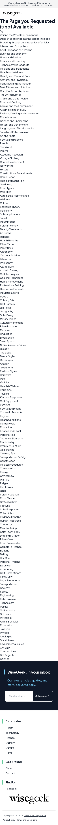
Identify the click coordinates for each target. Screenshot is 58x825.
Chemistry (6, 524)
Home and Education (12, 180)
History (4, 169)
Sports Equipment (10, 408)
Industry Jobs (7, 221)
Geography (6, 311)
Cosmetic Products (11, 412)
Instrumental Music (10, 446)
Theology (5, 352)
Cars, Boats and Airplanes (14, 91)
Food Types (7, 188)
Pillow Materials (8, 326)
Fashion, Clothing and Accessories (19, 113)
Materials (5, 330)
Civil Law (5, 647)
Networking (6, 165)
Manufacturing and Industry (15, 83)
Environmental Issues (12, 644)
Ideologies (6, 636)
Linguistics (6, 333)
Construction (7, 460)
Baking (4, 554)
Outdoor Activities (10, 255)
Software (5, 614)
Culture (4, 203)
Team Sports (7, 341)
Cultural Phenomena (11, 322)
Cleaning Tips (7, 453)
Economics (6, 625)
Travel (3, 218)
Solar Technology (10, 531)
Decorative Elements (12, 289)
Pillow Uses (6, 248)
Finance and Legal (10, 431)
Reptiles (5, 236)
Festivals (5, 505)
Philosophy (6, 262)
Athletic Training (9, 270)
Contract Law (8, 651)
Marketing (5, 191)
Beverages (6, 360)
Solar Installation (9, 494)
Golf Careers (7, 304)
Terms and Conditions (27, 820)
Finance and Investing (12, 61)
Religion (4, 483)
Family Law (6, 576)
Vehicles (4, 382)
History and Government (14, 124)
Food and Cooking (10, 102)
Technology (7, 602)
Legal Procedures (10, 580)
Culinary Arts (7, 300)
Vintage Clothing (9, 158)
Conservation (7, 468)
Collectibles (7, 513)
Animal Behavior (9, 621)
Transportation (8, 584)
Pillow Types (7, 244)
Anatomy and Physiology (14, 79)
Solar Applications (10, 214)
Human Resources (10, 520)
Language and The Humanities (17, 128)
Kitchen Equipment (11, 397)
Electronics (6, 487)
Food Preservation (10, 543)
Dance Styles (7, 356)
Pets (3, 378)
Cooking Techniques (11, 277)
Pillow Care (6, 539)
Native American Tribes (13, 345)
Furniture (5, 404)
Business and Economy (13, 53)
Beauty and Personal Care (15, 76)
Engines (4, 416)
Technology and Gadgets (14, 64)
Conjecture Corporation (35, 815)
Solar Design (7, 315)
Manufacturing (8, 528)
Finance (10, 737)
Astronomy (6, 251)
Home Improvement (11, 281)
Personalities (7, 434)
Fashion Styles (8, 371)
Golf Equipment (9, 401)
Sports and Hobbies (11, 139)
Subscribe (41, 696)
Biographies (7, 337)
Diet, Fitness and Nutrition (15, 87)
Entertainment (8, 599)
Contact (10, 773)
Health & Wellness (10, 386)
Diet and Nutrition (10, 535)
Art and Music (7, 135)
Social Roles (7, 640)
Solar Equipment (9, 509)
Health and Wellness (11, 72)
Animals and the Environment (16, 106)
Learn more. (49, 5)
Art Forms (5, 233)
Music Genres (7, 498)
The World (6, 147)
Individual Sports (9, 292)
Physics (4, 632)
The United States (10, 94)
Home (9, 752)
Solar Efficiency (9, 225)
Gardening (6, 184)
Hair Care (5, 558)
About (9, 768)
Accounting (6, 569)
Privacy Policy (8, 820)
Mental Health (8, 423)
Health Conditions (10, 419)
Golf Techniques (9, 274)
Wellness (5, 199)
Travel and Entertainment (14, 132)
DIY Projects (7, 655)
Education (6, 427)
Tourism (4, 393)
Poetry (4, 296)
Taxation (5, 629)
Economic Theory (10, 206)
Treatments (6, 367)
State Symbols (8, 502)
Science (4, 658)
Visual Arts (6, 389)
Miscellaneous (8, 117)
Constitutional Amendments (16, 173)
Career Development (12, 162)
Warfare (4, 479)
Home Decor (7, 177)
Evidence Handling (10, 517)
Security (5, 587)
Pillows (4, 150)
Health (9, 727)
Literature (5, 259)
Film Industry (7, 442)
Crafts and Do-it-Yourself (14, 98)
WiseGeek (19, 35)
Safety (4, 591)
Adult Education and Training (16, 50)
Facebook (11, 788)
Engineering (7, 595)
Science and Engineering (14, 121)
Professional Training (12, 285)
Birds (3, 490)
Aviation (4, 363)
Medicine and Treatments (14, 68)
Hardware (5, 375)
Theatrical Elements (11, 438)
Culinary (10, 742)
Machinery (6, 210)
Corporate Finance (11, 546)
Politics (4, 606)
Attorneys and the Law (13, 109)
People (4, 143)
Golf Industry (7, 610)
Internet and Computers (14, 46)
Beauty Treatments (11, 229)
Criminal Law (7, 475)
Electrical (5, 565)
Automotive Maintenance (14, 195)
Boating (4, 550)
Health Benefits (9, 240)
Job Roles (5, 307)
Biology (4, 348)
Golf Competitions (10, 573)
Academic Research (11, 154)
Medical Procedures (11, 464)
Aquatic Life (7, 266)
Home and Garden (10, 57)
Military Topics (8, 319)
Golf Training (7, 449)
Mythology (6, 617)
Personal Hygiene (10, 561)
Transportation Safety (13, 457)
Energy (4, 472)
